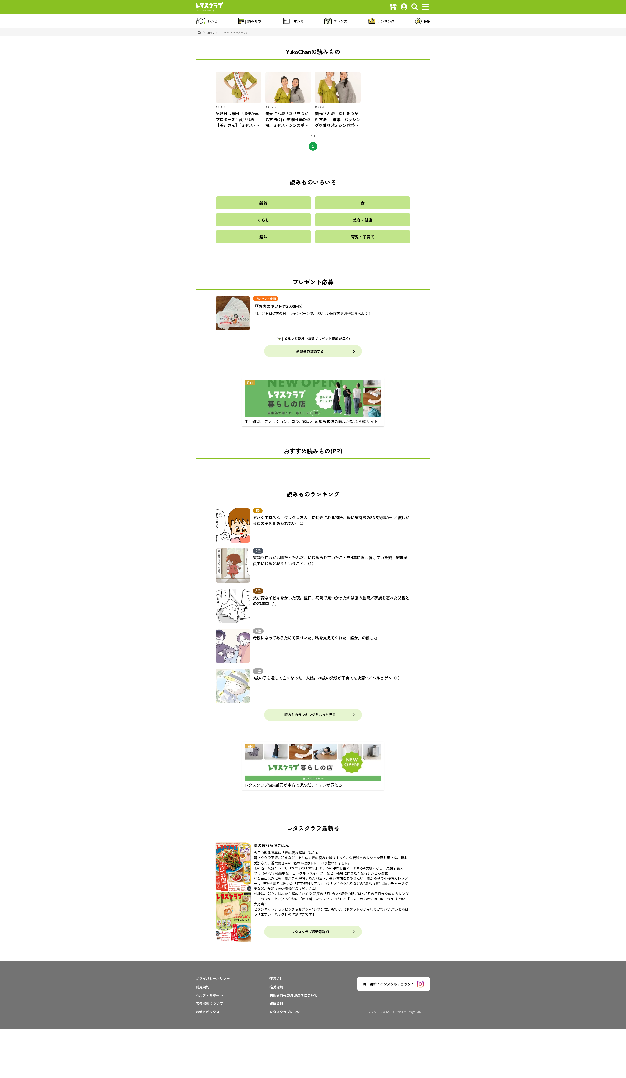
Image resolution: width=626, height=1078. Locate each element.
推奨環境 (276, 986)
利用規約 (202, 986)
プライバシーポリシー (213, 978)
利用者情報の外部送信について (293, 995)
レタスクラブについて (286, 1011)
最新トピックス (208, 1011)
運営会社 (276, 978)
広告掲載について (209, 1003)
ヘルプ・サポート (209, 995)
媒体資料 (276, 1003)
